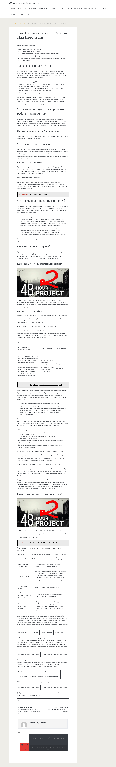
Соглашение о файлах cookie (95, 8)
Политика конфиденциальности (22, 15)
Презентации (33, 8)
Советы (63, 8)
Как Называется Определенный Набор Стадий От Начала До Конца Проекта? (29, 712)
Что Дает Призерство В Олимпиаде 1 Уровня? (56, 711)
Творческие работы (74, 8)
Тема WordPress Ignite (43, 747)
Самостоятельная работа (48, 8)
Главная (12, 23)
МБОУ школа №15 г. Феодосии (24, 3)
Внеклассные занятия (18, 8)
